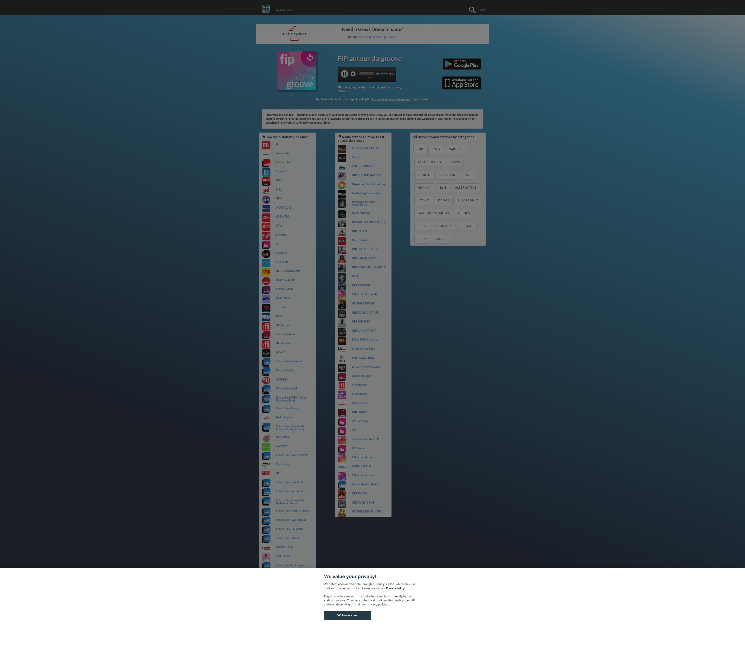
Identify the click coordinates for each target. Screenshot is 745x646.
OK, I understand (347, 615)
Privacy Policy (395, 588)
